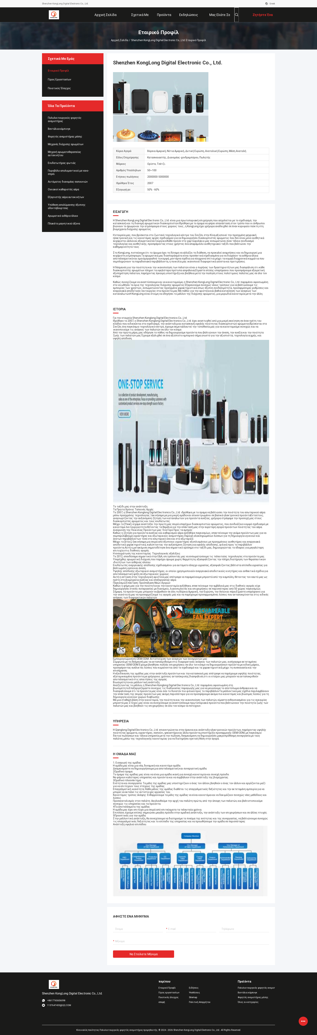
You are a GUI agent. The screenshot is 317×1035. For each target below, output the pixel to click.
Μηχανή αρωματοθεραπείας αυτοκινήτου (64, 153)
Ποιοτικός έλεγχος (59, 88)
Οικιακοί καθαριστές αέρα (63, 189)
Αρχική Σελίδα (119, 40)
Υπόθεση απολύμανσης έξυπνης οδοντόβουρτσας (66, 206)
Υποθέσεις (194, 992)
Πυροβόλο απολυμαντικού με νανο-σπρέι (68, 172)
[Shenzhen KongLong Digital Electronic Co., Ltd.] (54, 14)
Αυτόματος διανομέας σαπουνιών (68, 181)
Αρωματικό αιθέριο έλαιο (63, 215)
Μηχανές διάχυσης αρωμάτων (65, 144)
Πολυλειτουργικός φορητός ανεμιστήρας (64, 119)
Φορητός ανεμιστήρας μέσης (65, 136)
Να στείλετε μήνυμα (144, 954)
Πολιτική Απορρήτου (199, 1002)
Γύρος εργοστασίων (59, 79)
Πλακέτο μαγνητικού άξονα (64, 223)
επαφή (161, 1002)
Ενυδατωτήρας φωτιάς (62, 162)
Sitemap (193, 997)
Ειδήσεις (193, 988)
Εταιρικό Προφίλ (58, 70)
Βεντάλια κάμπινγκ (59, 128)
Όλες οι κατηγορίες (248, 1002)
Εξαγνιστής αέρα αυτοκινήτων (66, 197)
